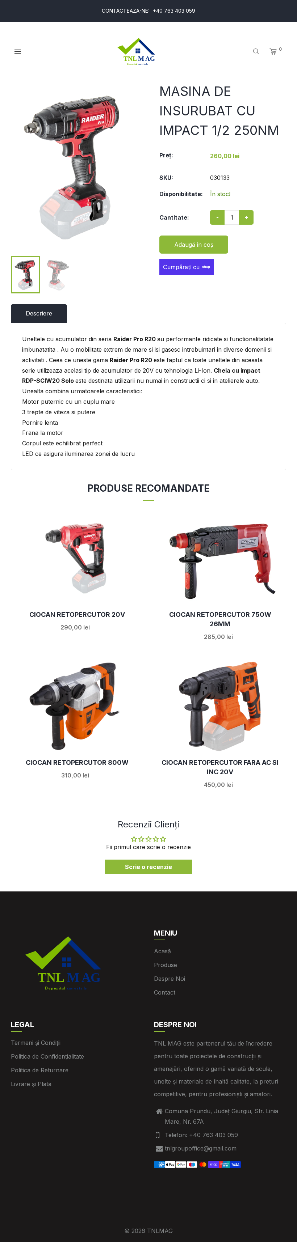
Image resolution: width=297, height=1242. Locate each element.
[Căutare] (256, 51)
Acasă (162, 951)
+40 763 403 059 (174, 11)
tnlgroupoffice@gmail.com (201, 1148)
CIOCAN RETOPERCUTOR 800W (77, 762)
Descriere (39, 313)
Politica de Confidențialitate (47, 1056)
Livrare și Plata (31, 1084)
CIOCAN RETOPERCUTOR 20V (77, 614)
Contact (164, 992)
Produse (165, 964)
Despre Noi (169, 978)
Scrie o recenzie (148, 866)
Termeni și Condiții (35, 1042)
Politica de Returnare (39, 1070)
